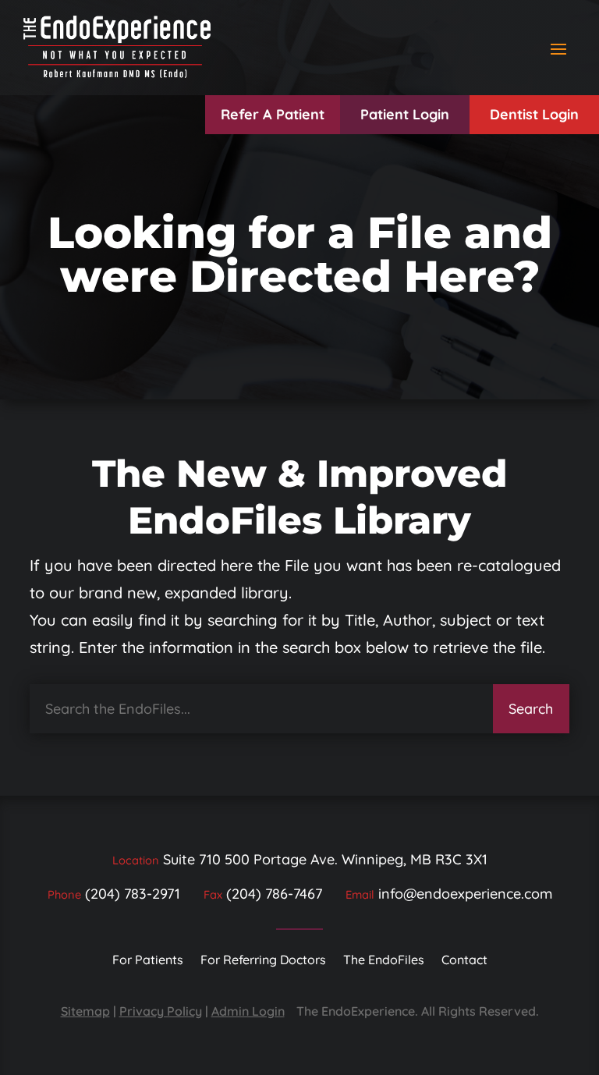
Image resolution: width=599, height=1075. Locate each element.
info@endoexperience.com (465, 894)
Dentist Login (534, 114)
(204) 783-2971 (132, 894)
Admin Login (248, 1011)
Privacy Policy (160, 1011)
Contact (464, 960)
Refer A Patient (272, 114)
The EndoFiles (383, 960)
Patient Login (404, 114)
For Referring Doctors (263, 960)
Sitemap (85, 1011)
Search (531, 709)
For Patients (147, 960)
